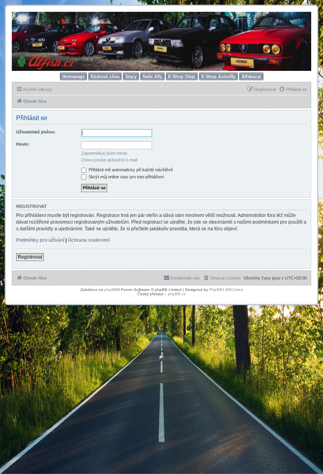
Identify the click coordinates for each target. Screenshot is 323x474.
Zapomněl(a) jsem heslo (104, 153)
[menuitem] (293, 89)
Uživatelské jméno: (36, 132)
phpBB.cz (177, 294)
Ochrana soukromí (89, 240)
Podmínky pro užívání (40, 240)
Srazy (131, 76)
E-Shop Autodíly (218, 76)
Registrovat (30, 257)
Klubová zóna (105, 76)
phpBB (110, 289)
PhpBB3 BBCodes (226, 289)
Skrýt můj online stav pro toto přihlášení (125, 176)
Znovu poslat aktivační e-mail (109, 159)
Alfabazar (251, 76)
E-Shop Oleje (181, 76)
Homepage (73, 76)
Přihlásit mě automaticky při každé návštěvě (130, 169)
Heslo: (23, 144)
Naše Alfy (152, 76)
